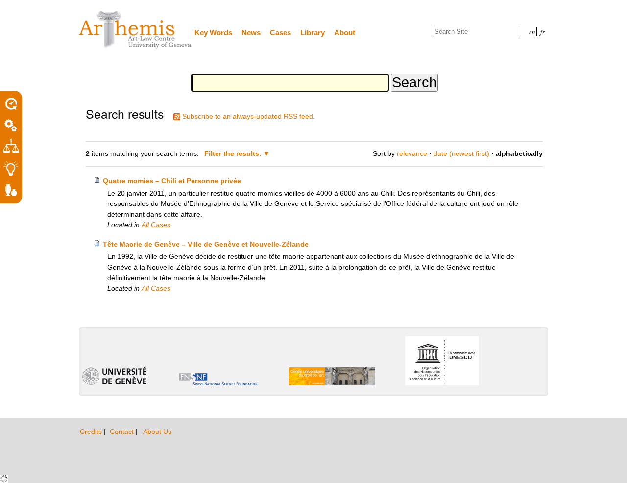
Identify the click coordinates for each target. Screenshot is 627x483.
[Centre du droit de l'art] (136, 30)
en (532, 31)
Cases (280, 32)
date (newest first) (461, 153)
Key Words (213, 32)
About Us (157, 431)
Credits (92, 431)
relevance (412, 153)
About (344, 32)
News (251, 32)
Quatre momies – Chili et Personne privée (172, 181)
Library (312, 32)
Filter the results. (233, 153)
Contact (123, 431)
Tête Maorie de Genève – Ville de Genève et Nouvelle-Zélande (206, 244)
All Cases (156, 225)
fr (542, 31)
